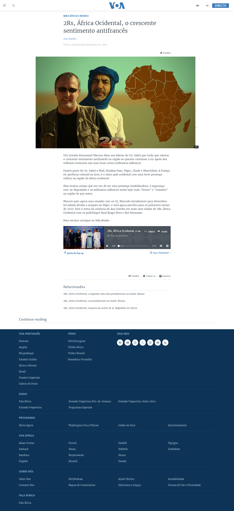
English (23, 461)
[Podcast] (150, 343)
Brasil (22, 371)
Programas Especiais (80, 407)
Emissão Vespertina (30, 407)
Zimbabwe (174, 449)
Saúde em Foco (126, 425)
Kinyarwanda (76, 455)
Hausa (72, 449)
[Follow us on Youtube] (127, 343)
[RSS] (165, 343)
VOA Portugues (76, 341)
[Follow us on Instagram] (135, 343)
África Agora (26, 425)
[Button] (165, 53)
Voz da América (119, 235)
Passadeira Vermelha (80, 359)
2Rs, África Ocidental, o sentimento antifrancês (137, 231)
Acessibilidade (176, 479)
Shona (122, 455)
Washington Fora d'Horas (83, 425)
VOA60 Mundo (76, 353)
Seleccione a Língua (129, 485)
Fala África (25, 401)
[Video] (198, 5)
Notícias (23, 341)
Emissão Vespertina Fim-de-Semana (90, 401)
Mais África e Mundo (76, 16)
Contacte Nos (26, 485)
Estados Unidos (28, 359)
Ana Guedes (69, 38)
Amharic (24, 449)
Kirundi (73, 461)
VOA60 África (75, 347)
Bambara (24, 455)
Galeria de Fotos (28, 383)
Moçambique (26, 353)
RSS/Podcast (76, 479)
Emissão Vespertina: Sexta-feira (137, 401)
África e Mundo (28, 365)
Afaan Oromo (26, 443)
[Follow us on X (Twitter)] (143, 343)
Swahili (122, 443)
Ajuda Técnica (126, 479)
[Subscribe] (158, 343)
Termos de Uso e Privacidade (184, 485)
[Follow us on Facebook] (120, 343)
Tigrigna (173, 443)
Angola (23, 347)
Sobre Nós (25, 479)
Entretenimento (177, 425)
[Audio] (207, 5)
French (73, 443)
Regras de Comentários (82, 485)
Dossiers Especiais (29, 377)
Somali (122, 461)
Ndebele (123, 449)
